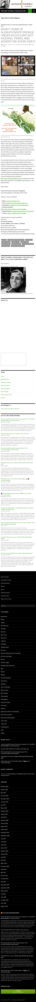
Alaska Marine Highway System (16, 239)
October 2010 (4, 878)
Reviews (3, 708)
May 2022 (3, 792)
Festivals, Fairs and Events (20, 24)
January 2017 (4, 829)
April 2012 (3, 869)
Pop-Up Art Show (5, 702)
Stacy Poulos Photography (8, 717)
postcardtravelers (23, 44)
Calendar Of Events (6, 382)
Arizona (3, 622)
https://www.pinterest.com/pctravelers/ (15, 209)
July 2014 (3, 857)
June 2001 (3, 897)
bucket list (29, 239)
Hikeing (3, 674)
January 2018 (4, 823)
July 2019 (3, 805)
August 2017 (4, 826)
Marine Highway (16, 243)
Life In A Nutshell (5, 687)
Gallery (5, 44)
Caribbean (3, 644)
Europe (3, 659)
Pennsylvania (4, 696)
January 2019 (4, 814)
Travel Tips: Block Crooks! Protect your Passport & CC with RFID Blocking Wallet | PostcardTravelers (18, 419)
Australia (3, 628)
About (2, 376)
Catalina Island (5, 647)
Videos (3, 733)
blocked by (18, 991)
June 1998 (3, 903)
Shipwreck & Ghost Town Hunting (10, 711)
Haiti (2, 668)
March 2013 (4, 863)
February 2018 (4, 820)
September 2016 (5, 835)
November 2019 (5, 799)
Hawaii (2, 671)
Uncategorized (5, 727)
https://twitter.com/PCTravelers (17, 213)
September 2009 (5, 888)
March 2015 (4, 848)
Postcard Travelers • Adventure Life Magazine (14, 11)
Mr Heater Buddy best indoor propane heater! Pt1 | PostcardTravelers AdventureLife (14, 448)
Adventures (4, 616)
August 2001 (4, 891)
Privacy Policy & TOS (6, 394)
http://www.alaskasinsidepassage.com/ (12, 178)
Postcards (3, 705)
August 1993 (4, 906)
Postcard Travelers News (11, 415)
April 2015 (3, 845)
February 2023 (4, 786)
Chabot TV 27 (15, 241)
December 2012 (5, 866)
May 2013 (3, 860)
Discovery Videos (5, 385)
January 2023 (4, 789)
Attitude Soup (4, 625)
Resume (3, 397)
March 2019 (4, 808)
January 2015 (4, 854)
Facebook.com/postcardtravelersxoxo (16, 203)
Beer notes (4, 635)
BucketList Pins (5, 379)
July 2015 (3, 838)
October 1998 (4, 900)
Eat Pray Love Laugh (6, 656)
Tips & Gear (4, 720)
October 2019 (4, 802)
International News (6, 678)
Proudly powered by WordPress (18, 1000)
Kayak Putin (4, 681)
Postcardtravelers (28, 243)
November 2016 (5, 832)
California (3, 641)
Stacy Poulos (5, 245)
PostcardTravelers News (10, 913)
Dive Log (3, 650)
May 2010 (3, 881)
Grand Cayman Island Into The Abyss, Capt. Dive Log (15, 433)
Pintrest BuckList (5, 388)
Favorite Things (5, 662)
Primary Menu (34, 11)
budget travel (6, 241)
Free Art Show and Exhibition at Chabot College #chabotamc (16, 553)
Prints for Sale (4, 391)
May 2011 (3, 872)
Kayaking (3, 684)
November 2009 (5, 884)
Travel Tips (4, 724)
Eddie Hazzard (6, 243)
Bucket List (8, 24)
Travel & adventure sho (18, 245)
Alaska (3, 24)
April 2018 (3, 817)
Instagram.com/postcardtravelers (19, 205)
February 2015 (4, 851)
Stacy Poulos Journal (6, 714)
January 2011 (4, 875)
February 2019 (4, 811)
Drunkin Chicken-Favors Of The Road (10, 653)
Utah (2, 730)
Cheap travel (24, 241)
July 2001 (3, 894)
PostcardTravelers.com (13, 201)
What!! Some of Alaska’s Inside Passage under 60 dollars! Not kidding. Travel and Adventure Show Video (18, 35)
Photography (4, 699)
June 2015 (3, 841)
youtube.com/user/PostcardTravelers (23, 211)
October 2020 (4, 795)
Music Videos (4, 693)
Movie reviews (4, 690)
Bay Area (3, 631)
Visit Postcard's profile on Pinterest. (10, 408)
